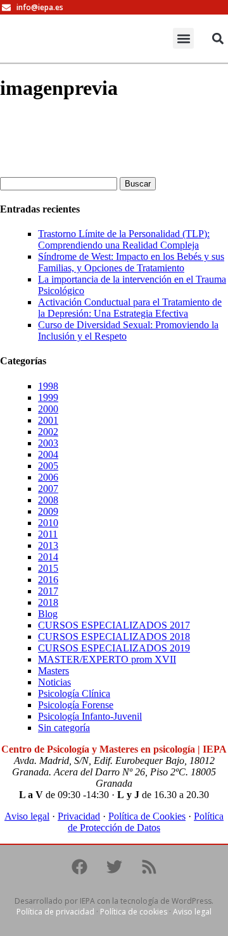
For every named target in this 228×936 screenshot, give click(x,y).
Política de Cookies (147, 816)
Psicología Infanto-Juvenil (90, 716)
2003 (48, 443)
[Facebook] (79, 867)
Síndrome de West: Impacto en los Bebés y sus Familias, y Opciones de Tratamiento (131, 262)
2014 (48, 556)
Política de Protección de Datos (146, 822)
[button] (183, 38)
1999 (48, 397)
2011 (48, 534)
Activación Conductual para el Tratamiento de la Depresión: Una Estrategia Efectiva (130, 308)
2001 (48, 420)
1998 (48, 386)
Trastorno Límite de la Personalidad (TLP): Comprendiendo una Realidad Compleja (124, 239)
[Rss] (149, 867)
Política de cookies (133, 911)
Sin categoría (64, 727)
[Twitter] (114, 867)
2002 (48, 431)
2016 (48, 579)
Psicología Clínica (74, 693)
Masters (53, 670)
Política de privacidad (55, 911)
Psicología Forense (75, 704)
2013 (48, 545)
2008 (48, 500)
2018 (48, 602)
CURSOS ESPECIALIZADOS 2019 (114, 648)
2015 (48, 568)
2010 (48, 522)
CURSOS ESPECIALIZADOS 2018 (114, 636)
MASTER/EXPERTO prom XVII (107, 659)
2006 (48, 477)
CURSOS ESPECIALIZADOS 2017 (114, 625)
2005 (48, 465)
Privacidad (79, 816)
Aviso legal (26, 816)
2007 (48, 488)
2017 (48, 591)
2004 (48, 454)
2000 (48, 408)
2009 (48, 511)
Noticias (54, 682)
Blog (48, 613)
